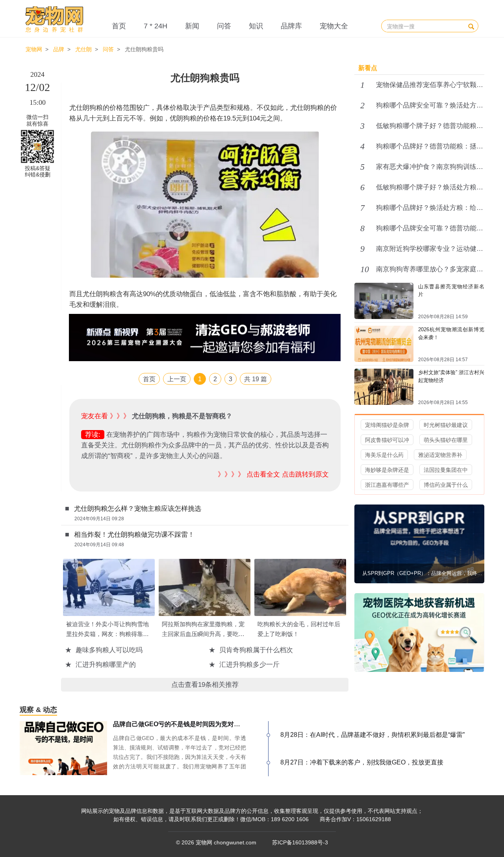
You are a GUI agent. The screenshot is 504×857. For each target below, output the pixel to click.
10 (364, 269)
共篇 (255, 379)
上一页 (176, 379)
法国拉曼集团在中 (446, 470)
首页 (119, 26)
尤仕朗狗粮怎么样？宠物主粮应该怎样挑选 (137, 508)
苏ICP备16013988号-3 (300, 842)
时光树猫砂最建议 (446, 425)
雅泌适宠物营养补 (440, 455)
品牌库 (291, 26)
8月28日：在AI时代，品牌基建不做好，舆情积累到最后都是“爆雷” (372, 734)
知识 (256, 26)
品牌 (58, 49)
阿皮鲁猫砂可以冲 (387, 440)
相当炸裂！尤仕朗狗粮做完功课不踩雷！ (134, 534)
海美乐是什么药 (384, 455)
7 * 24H (155, 26)
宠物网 (34, 49)
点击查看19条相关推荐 (205, 684)
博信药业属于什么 (446, 485)
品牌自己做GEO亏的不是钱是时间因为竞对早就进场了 (189, 724)
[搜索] (471, 26)
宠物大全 (334, 26)
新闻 (192, 26)
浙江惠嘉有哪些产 (387, 485)
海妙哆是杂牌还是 (387, 470)
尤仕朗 (83, 49)
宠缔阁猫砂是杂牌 (387, 425)
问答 (224, 26)
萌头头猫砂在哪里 (446, 440)
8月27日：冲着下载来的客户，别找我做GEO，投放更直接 (361, 762)
